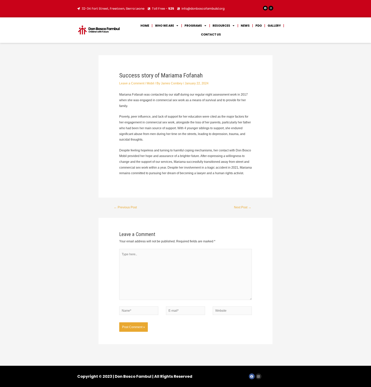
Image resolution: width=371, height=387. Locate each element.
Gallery (274, 26)
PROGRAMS (193, 26)
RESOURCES (221, 26)
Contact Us (211, 34)
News (245, 26)
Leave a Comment (131, 83)
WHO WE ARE (164, 26)
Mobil (150, 83)
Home (144, 26)
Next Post (242, 207)
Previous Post (125, 207)
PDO (258, 26)
